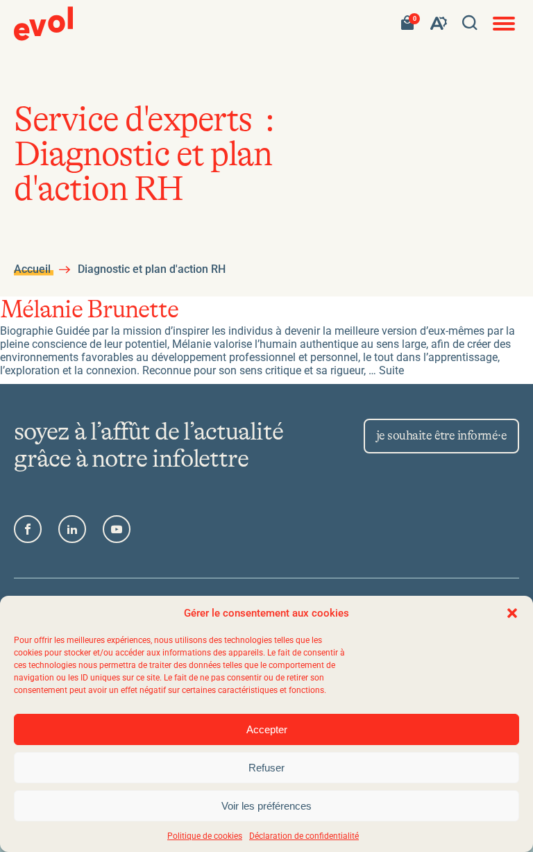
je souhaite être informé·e (441, 436)
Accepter (266, 729)
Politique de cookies (204, 836)
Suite (391, 370)
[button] (512, 613)
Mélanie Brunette (89, 310)
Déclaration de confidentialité (304, 836)
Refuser (266, 768)
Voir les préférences (266, 806)
